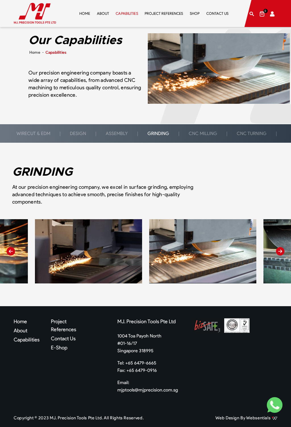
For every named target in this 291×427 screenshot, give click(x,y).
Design (78, 133)
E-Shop (59, 348)
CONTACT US (217, 13)
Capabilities (27, 340)
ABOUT (103, 13)
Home (34, 52)
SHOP (194, 13)
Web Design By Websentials (243, 417)
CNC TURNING (252, 133)
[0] (262, 13)
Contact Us (63, 338)
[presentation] (11, 251)
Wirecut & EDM (33, 133)
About (20, 330)
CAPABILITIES (127, 13)
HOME (84, 13)
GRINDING (158, 133)
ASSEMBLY (117, 133)
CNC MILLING (203, 133)
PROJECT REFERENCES (164, 13)
